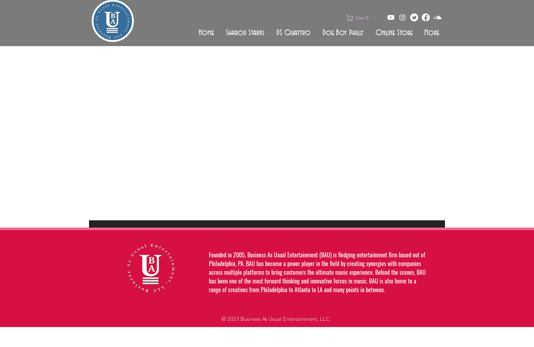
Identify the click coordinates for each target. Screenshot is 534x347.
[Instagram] (402, 17)
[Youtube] (391, 17)
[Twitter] (414, 17)
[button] (359, 18)
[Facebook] (426, 17)
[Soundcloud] (437, 17)
